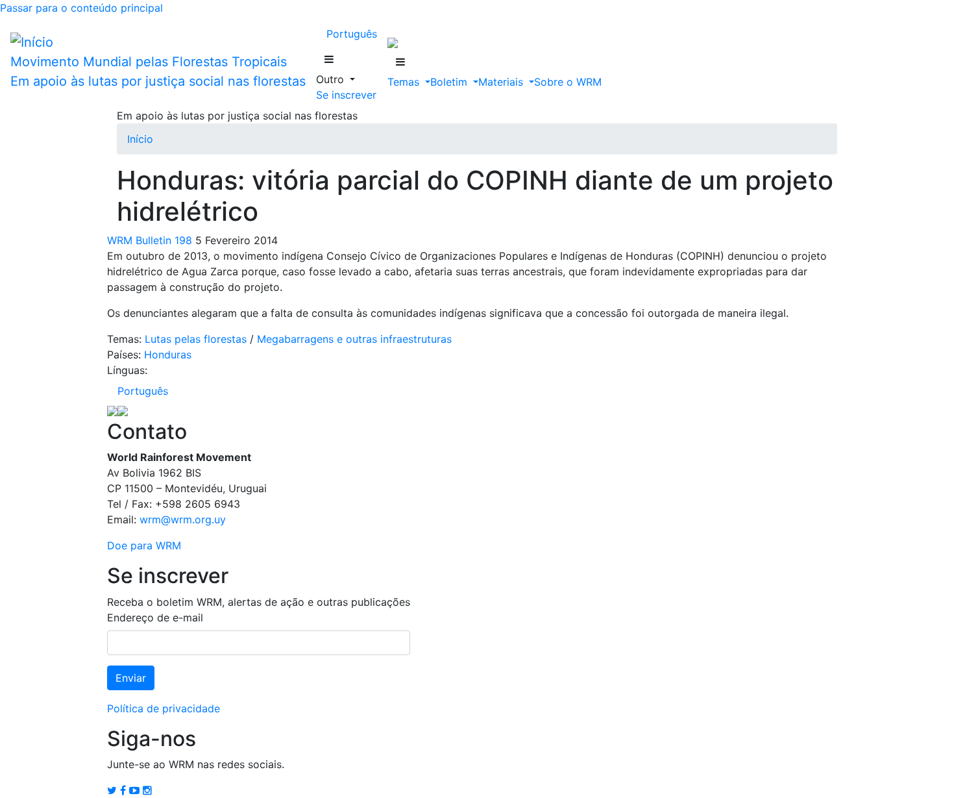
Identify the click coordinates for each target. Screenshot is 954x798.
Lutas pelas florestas (196, 338)
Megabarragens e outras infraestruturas (354, 338)
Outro (331, 79)
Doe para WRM (144, 545)
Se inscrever (346, 94)
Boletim (450, 81)
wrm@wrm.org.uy (183, 519)
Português (351, 33)
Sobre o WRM (568, 81)
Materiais (502, 81)
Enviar (131, 677)
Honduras (167, 354)
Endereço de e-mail (155, 617)
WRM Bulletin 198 (149, 240)
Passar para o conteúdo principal (81, 7)
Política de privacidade (163, 708)
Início (140, 138)
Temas (404, 81)
